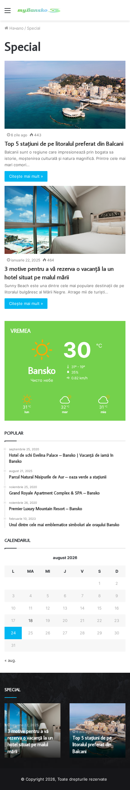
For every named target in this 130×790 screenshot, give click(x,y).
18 (30, 620)
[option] (32, 730)
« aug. (10, 660)
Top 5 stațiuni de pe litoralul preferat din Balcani (64, 143)
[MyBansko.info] (39, 10)
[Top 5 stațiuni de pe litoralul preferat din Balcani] (65, 95)
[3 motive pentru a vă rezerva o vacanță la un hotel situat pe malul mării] (65, 220)
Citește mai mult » (26, 176)
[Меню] (8, 12)
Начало (16, 28)
